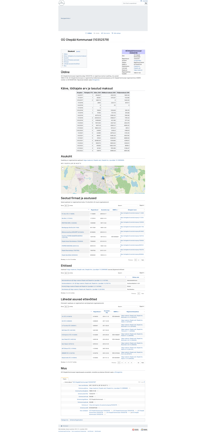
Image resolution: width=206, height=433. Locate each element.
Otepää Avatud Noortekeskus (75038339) (72, 241)
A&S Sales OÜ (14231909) (68, 330)
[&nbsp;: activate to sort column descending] (75, 209)
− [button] (62, 169)
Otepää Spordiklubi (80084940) (70, 255)
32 (138, 362)
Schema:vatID (84, 408)
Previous (130, 260)
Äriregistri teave (132, 210)
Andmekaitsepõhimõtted (64, 431)
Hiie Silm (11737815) (67, 218)
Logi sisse (145, 1)
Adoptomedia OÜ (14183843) (69, 357)
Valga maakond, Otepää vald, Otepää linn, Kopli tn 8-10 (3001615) (132, 348)
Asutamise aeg (105, 210)
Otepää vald (137, 68)
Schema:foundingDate (81, 391)
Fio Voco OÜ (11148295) (68, 214)
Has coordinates (83, 385)
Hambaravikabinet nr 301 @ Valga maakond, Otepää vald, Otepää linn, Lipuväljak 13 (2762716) (86, 283)
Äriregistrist (95, 80)
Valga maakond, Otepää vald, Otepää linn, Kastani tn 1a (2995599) (132, 334)
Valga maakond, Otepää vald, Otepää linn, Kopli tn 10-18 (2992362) (132, 357)
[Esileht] (61, 2)
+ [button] (62, 167)
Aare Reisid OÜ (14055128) (69, 339)
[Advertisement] (109, 18)
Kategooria (64, 420)
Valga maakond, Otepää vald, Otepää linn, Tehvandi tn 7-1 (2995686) (132, 330)
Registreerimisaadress (133, 311)
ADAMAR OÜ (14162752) (68, 353)
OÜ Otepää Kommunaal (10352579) (84, 382)
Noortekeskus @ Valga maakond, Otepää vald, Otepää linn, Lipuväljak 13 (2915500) (83, 289)
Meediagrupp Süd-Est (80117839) (70, 227)
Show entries (67, 205)
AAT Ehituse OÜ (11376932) (69, 348)
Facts (64, 379)
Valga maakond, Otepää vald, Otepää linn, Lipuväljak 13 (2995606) (103, 160)
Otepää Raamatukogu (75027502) (70, 250)
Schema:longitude (83, 402)
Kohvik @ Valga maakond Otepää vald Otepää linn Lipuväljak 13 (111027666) (81, 286)
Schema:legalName (82, 399)
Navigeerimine (65, 18)
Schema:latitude (83, 396)
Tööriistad (65, 426)
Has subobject (84, 410)
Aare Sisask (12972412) (68, 344)
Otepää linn (137, 66)
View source (106, 33)
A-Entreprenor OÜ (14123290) (69, 335)
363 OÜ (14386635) (67, 321)
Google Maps (137, 60)
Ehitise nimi (136, 277)
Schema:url (85, 405)
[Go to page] (146, 3)
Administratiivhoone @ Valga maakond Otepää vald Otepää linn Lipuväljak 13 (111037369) (85, 280)
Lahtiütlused (90, 431)
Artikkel (89, 33)
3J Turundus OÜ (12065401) (69, 325)
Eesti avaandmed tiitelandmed (79, 431)
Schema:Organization (76, 420)
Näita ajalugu (117, 33)
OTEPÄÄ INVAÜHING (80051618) (70, 246)
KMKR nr (115, 210)
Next (143, 260)
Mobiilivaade (98, 431)
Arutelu (97, 33)
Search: (120, 205)
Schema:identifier (83, 393)
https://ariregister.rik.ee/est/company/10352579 (103, 405)
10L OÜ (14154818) (67, 316)
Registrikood (94, 210)
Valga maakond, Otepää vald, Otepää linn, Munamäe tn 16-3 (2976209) (132, 325)
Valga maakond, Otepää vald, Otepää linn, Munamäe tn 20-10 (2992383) (132, 339)
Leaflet (135, 193)
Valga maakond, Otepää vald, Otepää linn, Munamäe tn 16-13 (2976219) (132, 316)
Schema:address (83, 388)
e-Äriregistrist (118, 372)
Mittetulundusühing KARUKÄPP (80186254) (73, 232)
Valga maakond (138, 70)
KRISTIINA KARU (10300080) (69, 223)
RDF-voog (140, 382)
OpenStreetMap (141, 193)
